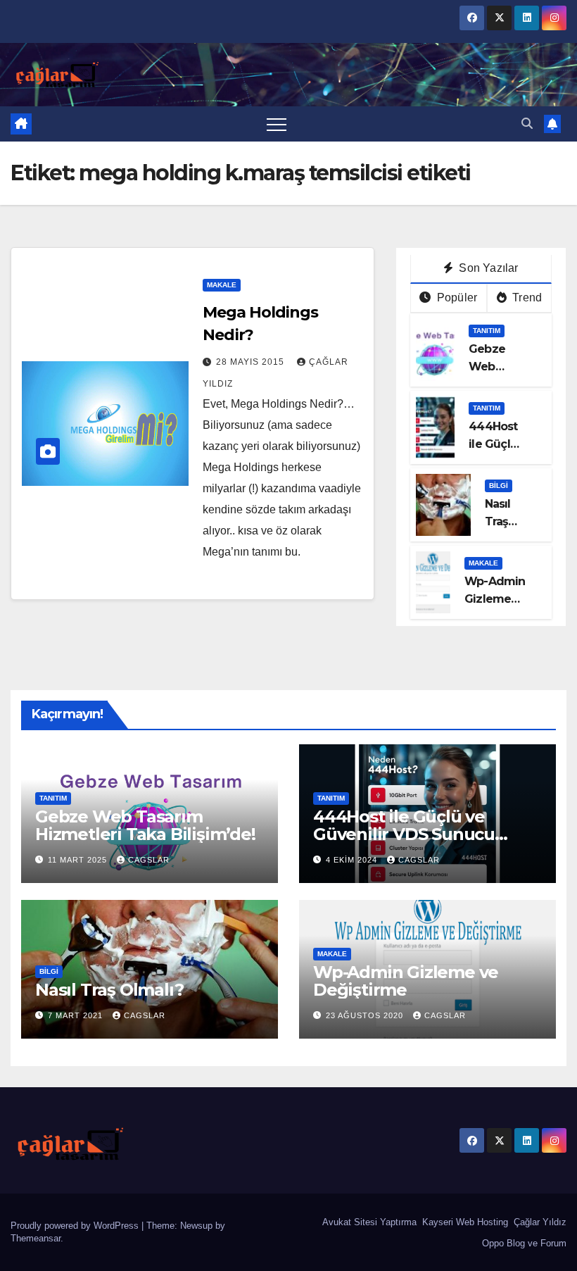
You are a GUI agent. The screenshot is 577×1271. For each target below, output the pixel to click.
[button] (527, 124)
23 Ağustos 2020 (366, 1015)
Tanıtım (486, 330)
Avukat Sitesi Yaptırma (368, 1222)
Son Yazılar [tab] (487, 268)
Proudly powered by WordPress (76, 1225)
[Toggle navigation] (277, 124)
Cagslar (149, 860)
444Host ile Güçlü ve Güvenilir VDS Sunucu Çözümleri (404, 834)
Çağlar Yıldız (538, 1222)
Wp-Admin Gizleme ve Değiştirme (405, 981)
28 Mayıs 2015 (251, 362)
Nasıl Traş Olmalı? (505, 521)
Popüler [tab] (456, 297)
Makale (221, 285)
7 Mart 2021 (77, 1015)
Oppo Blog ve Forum (522, 1243)
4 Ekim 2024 (353, 860)
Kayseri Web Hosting (463, 1222)
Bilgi (498, 485)
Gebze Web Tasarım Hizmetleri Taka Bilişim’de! (145, 825)
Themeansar (36, 1238)
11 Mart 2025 (79, 860)
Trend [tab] (525, 297)
